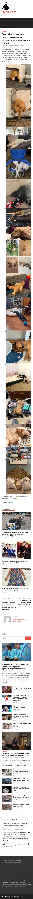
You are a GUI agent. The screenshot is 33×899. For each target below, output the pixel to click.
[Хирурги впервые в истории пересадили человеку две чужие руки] (7, 775)
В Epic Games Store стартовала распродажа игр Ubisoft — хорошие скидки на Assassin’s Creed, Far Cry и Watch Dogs (16, 844)
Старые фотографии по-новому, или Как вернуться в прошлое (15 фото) (14, 562)
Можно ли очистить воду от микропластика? (21, 805)
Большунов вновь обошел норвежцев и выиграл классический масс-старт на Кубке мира (21, 698)
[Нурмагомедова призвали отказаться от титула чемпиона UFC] (7, 711)
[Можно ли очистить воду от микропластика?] (7, 810)
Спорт (3, 662)
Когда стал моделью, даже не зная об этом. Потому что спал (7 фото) (15, 589)
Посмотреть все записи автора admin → (20, 620)
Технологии (5, 751)
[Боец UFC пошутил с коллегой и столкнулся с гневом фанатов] (7, 728)
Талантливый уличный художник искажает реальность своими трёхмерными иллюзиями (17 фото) (15, 534)
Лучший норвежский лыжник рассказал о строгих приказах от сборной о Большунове (22, 688)
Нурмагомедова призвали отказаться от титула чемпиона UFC (21, 707)
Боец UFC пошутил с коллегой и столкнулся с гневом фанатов (22, 725)
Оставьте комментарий (19, 45)
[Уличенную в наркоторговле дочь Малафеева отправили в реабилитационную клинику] (16, 661)
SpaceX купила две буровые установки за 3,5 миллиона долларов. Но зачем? (21, 797)
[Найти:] (16, 638)
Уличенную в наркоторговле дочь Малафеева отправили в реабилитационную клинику (15, 667)
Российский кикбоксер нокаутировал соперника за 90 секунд (20, 716)
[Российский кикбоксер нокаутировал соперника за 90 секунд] (7, 720)
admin (11, 45)
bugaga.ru (10, 502)
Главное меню (9, 26)
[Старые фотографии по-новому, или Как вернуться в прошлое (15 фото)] (16, 559)
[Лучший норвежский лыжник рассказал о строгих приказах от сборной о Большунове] (7, 692)
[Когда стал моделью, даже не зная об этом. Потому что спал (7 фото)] (16, 586)
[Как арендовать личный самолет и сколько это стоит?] (7, 784)
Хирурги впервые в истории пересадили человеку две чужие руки (21, 771)
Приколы (4, 31)
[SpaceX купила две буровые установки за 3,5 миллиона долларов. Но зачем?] (7, 801)
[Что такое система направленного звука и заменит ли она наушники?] (16, 750)
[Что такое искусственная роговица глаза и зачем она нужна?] (7, 792)
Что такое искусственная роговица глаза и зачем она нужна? (21, 788)
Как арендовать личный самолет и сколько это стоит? (22, 779)
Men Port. (10, 12)
